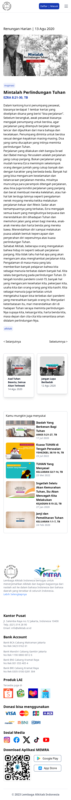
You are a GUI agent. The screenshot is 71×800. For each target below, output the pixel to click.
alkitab (8, 328)
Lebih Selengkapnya (15, 594)
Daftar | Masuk (49, 6)
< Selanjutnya (12, 341)
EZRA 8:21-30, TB (15, 97)
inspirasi (9, 85)
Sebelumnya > (58, 341)
